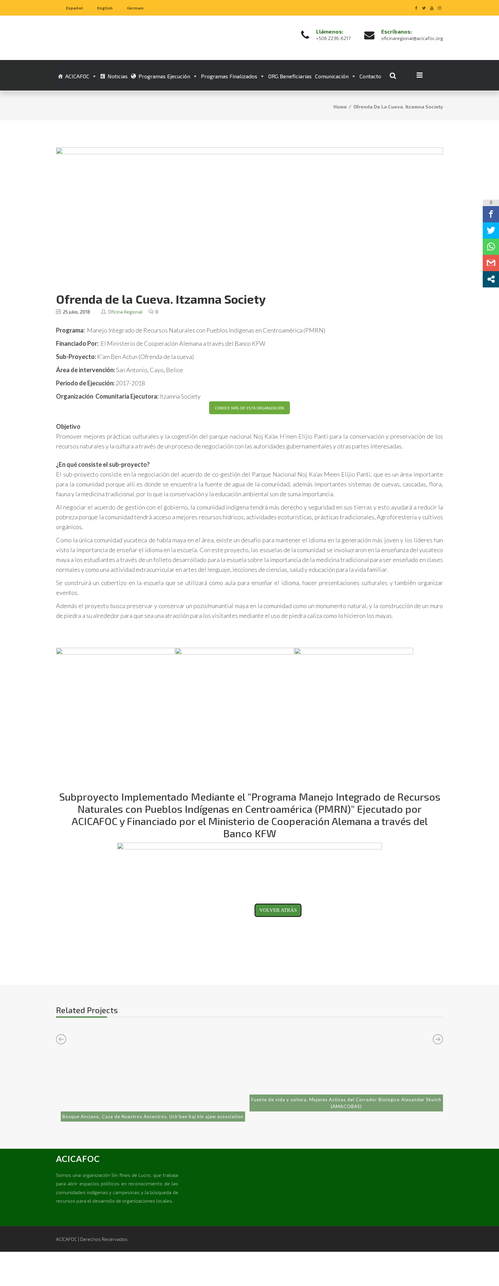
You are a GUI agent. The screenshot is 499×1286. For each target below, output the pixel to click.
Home (340, 106)
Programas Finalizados (229, 76)
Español (74, 7)
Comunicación (332, 76)
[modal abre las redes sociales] (491, 279)
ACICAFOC (77, 76)
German (135, 7)
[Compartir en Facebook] (491, 214)
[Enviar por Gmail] (491, 263)
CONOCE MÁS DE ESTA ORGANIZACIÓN (249, 407)
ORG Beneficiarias (290, 76)
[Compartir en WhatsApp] (491, 247)
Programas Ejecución (164, 76)
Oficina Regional (125, 312)
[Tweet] (491, 230)
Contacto (370, 76)
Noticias (118, 76)
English (105, 7)
